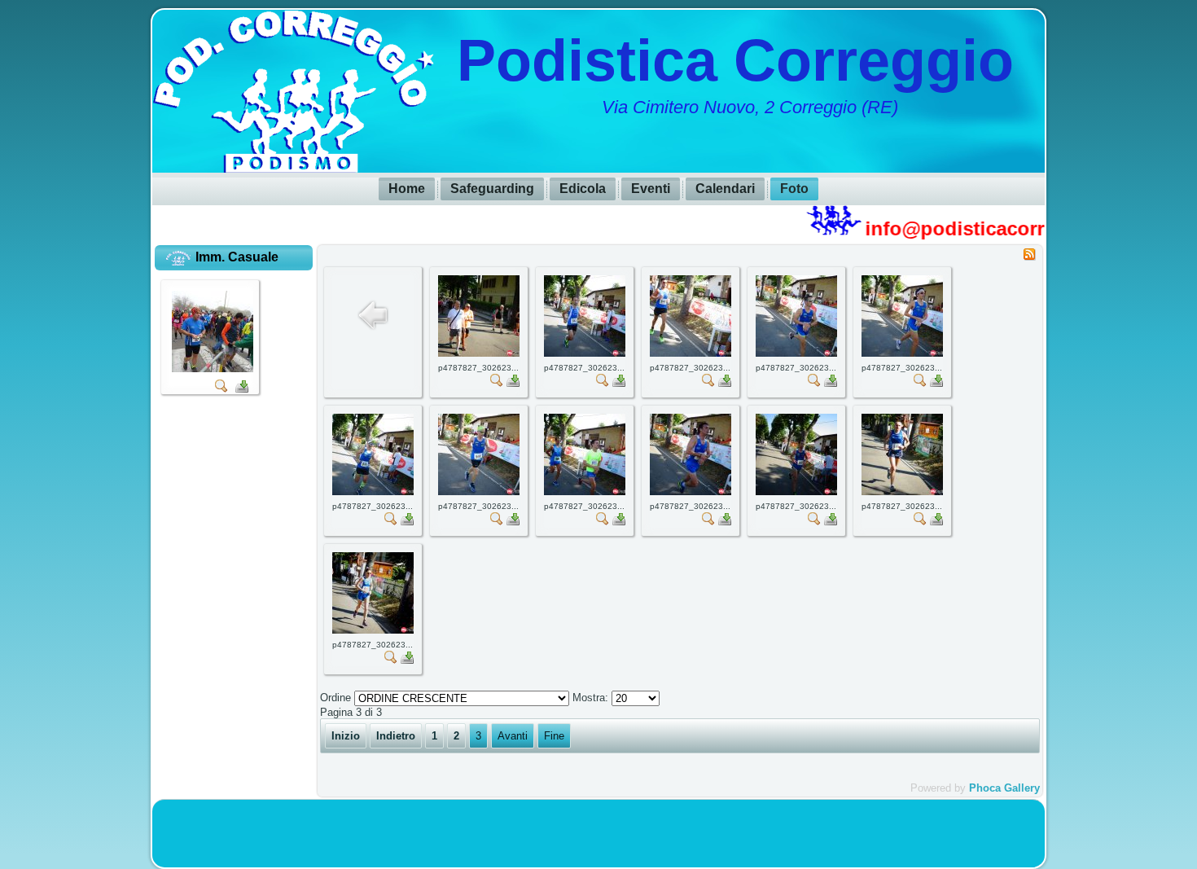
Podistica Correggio (735, 60)
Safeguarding (492, 188)
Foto (794, 188)
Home (406, 188)
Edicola (582, 188)
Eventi (650, 188)
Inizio (345, 736)
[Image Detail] (221, 391)
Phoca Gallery (1004, 788)
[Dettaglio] (496, 383)
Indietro (395, 736)
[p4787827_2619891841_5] (212, 371)
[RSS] (1029, 257)
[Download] (242, 391)
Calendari (725, 188)
